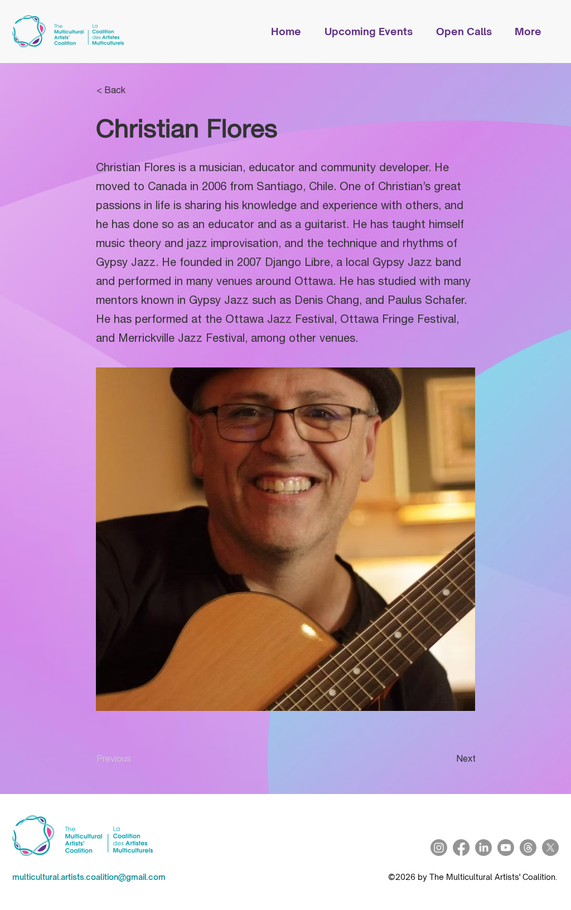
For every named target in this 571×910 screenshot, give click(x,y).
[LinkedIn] (483, 847)
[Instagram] (438, 847)
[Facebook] (461, 847)
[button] (374, 31)
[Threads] (528, 847)
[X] (550, 847)
